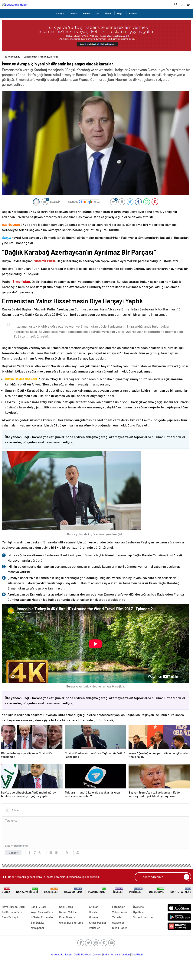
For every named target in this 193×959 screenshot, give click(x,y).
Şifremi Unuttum (143, 917)
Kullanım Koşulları (120, 954)
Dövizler (94, 912)
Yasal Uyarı (137, 954)
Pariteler (135, 890)
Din (97, 13)
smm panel (37, 927)
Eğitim (108, 13)
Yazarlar (117, 917)
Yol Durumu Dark (12, 912)
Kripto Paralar (180, 890)
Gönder (13, 852)
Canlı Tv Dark (39, 906)
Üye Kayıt (139, 912)
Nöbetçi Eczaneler (42, 917)
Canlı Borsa (66, 906)
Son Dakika (37, 922)
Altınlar (93, 906)
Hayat (120, 13)
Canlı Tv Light (10, 917)
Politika (133, 13)
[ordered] (51, 852)
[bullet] (56, 852)
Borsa (6, 890)
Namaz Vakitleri (27, 890)
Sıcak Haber (119, 927)
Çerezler (97, 954)
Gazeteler (51, 890)
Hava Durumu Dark (13, 906)
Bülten (86, 13)
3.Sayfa (60, 13)
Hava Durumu (73, 890)
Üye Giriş (138, 906)
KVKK (106, 954)
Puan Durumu (97, 890)
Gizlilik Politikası (82, 954)
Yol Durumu (156, 890)
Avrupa (73, 13)
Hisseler (117, 890)
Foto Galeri (118, 906)
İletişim (68, 954)
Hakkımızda (57, 954)
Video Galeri (119, 912)
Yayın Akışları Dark (42, 912)
